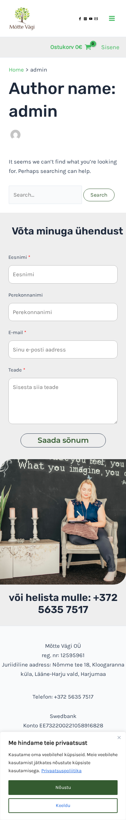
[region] (63, 776)
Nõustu (63, 787)
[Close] (119, 737)
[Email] (96, 18)
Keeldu (63, 805)
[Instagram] (85, 18)
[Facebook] (80, 18)
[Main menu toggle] (111, 18)
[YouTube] (90, 18)
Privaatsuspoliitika (61, 771)
